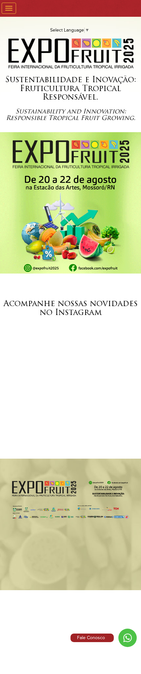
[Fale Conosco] (127, 638)
